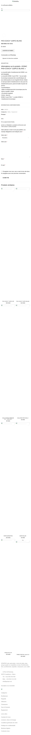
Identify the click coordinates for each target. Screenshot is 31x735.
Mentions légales (5, 728)
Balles (11, 5)
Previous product (26, 5)
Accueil (2, 5)
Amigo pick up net (8, 652)
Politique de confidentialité (8, 725)
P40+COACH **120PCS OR (8, 301)
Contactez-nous (5, 731)
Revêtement (4, 696)
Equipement (7, 5)
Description (4, 63)
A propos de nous (5, 717)
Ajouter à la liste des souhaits (10, 58)
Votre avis (4, 141)
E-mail (3, 165)
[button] (2, 298)
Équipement (4, 710)
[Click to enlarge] (3, 35)
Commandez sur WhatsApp (8, 55)
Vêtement (3, 701)
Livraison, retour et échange (8, 720)
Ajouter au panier (8, 50)
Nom (2, 159)
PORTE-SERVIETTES (8, 535)
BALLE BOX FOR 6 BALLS (22, 418)
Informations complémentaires (10, 105)
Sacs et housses (5, 707)
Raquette (3, 698)
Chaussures (4, 704)
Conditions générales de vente (9, 722)
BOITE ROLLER (23, 535)
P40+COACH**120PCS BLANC (22, 301)
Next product (29, 5)
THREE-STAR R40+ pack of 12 (23, 654)
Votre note (4, 135)
